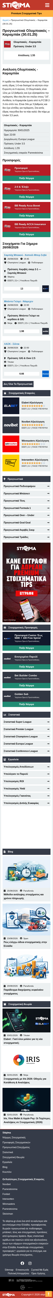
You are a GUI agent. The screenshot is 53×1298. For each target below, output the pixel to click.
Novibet (7, 1184)
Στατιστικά (8, 1152)
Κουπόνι (7, 1172)
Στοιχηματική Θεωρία (13, 1157)
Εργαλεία (7, 1162)
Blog (5, 1167)
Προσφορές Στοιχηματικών (16, 1142)
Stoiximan (8, 1214)
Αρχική (6, 20)
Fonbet (6, 1194)
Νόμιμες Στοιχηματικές (14, 1137)
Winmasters (9, 1204)
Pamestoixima (10, 1189)
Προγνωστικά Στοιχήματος (16, 1147)
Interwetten (8, 1199)
